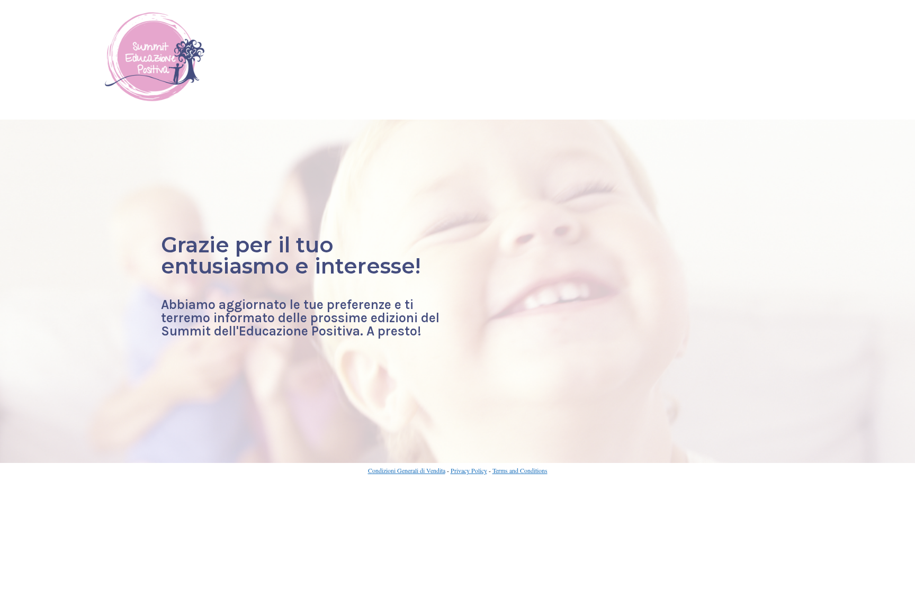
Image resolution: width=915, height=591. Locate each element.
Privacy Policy (469, 470)
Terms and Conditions (520, 470)
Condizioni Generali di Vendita (406, 470)
